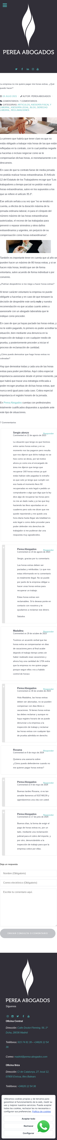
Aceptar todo (28, 1118)
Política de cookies (41, 1111)
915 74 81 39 (25, 1042)
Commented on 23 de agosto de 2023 (33, 552)
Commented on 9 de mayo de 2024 (32, 785)
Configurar (28, 1133)
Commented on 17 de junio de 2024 (32, 817)
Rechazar (28, 1126)
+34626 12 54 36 (27, 1086)
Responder (48, 433)
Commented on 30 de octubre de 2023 (34, 691)
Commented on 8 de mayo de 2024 (28, 752)
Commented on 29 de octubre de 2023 (30, 633)
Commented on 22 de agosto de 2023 (29, 435)
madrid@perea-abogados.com (30, 1056)
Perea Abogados (13, 402)
